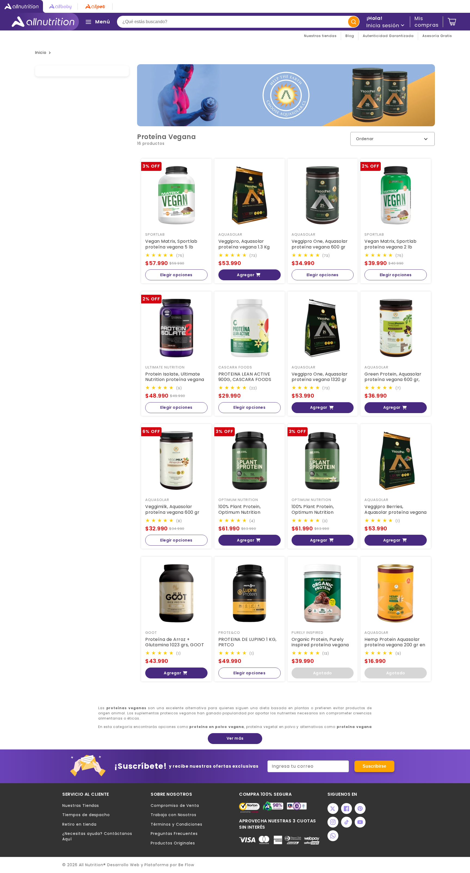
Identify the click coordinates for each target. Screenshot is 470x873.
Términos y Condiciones (176, 824)
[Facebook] (346, 808)
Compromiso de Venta (175, 805)
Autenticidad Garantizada (388, 35)
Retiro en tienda (79, 824)
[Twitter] (333, 808)
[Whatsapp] (333, 835)
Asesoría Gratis (437, 35)
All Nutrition (91, 865)
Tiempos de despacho (86, 814)
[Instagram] (333, 822)
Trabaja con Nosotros (173, 814)
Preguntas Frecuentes (174, 833)
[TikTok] (346, 822)
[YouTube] (360, 822)
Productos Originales (173, 843)
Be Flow (186, 865)
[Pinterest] (360, 808)
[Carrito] (451, 22)
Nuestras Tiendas (80, 805)
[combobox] (238, 22)
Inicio (41, 52)
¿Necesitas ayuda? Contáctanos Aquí (97, 836)
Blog (349, 35)
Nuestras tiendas (320, 35)
